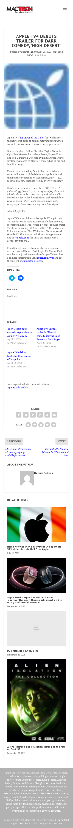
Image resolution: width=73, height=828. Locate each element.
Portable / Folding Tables (41, 776)
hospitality (21, 793)
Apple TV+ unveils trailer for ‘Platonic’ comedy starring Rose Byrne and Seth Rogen (48, 334)
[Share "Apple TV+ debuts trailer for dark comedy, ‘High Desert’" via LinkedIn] (40, 414)
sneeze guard (56, 797)
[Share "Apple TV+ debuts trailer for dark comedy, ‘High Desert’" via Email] (54, 414)
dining (59, 790)
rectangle (22, 790)
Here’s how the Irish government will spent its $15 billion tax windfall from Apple (34, 548)
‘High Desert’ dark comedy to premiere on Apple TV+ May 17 (19, 332)
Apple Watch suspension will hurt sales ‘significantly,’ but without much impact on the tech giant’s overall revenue (34, 600)
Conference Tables (17, 776)
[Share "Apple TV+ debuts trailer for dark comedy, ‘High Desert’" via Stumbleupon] (47, 414)
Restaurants (60, 786)
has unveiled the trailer (31, 137)
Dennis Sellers (29, 51)
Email (23, 823)
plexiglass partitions (16, 807)
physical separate (51, 810)
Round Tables (49, 779)
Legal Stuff (63, 819)
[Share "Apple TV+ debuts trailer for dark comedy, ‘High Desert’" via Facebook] (18, 414)
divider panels (21, 800)
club (53, 790)
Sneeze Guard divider (38, 803)
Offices (49, 786)
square (7, 797)
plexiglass (24, 797)
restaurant (9, 793)
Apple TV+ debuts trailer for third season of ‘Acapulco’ (19, 356)
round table (53, 807)
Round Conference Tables (28, 779)
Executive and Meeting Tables (29, 786)
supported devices (32, 260)
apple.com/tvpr (45, 257)
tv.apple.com (22, 237)
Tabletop (63, 793)
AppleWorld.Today (17, 387)
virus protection (38, 800)
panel (15, 797)
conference (44, 790)
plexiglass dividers (57, 800)
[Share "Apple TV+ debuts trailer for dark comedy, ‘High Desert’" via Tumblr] (32, 414)
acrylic (13, 790)
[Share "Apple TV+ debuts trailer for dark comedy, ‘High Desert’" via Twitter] (25, 414)
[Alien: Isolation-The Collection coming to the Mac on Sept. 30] (36, 700)
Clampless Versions (45, 783)
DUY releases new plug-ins (22, 650)
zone (55, 793)
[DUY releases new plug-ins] (36, 628)
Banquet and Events (23, 783)
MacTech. (31, 819)
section (32, 793)
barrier (40, 793)
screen (48, 793)
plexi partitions (58, 803)
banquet (33, 790)
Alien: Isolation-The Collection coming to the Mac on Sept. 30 (36, 748)
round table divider (16, 803)
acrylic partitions (37, 807)
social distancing (39, 797)
